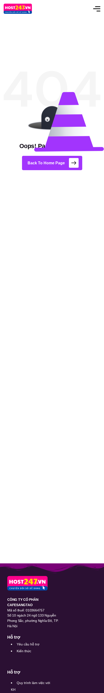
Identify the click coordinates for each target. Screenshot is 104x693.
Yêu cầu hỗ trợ (28, 644)
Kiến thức (24, 651)
